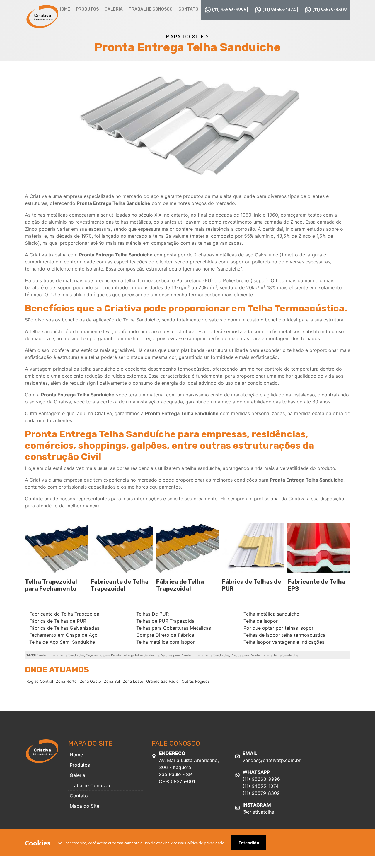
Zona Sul (112, 681)
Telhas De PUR (152, 614)
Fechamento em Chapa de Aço (63, 635)
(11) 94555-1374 (261, 786)
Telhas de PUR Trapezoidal (166, 621)
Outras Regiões (196, 681)
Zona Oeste (90, 681)
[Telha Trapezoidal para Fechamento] (56, 548)
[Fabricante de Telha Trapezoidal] (122, 548)
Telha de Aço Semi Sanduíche (62, 642)
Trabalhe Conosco (151, 9)
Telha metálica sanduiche (271, 614)
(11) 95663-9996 (261, 779)
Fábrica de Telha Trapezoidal (180, 585)
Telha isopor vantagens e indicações (283, 642)
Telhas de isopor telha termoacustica (284, 635)
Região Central (39, 681)
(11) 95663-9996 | (230, 9)
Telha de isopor (260, 621)
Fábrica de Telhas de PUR (57, 621)
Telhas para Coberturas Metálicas (173, 628)
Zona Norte (66, 681)
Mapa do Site (84, 806)
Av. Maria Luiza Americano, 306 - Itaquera (189, 767)
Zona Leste (133, 681)
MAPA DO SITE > (187, 37)
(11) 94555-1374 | (280, 9)
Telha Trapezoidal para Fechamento (51, 585)
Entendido (248, 842)
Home (64, 9)
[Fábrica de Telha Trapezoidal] (187, 548)
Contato (188, 9)
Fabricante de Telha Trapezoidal (120, 585)
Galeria (114, 9)
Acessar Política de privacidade (197, 842)
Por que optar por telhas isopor (278, 628)
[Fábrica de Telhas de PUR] (253, 548)
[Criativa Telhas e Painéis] (42, 16)
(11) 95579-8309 (329, 9)
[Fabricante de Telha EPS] (318, 548)
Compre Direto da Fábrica (165, 635)
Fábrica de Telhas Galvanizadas (64, 628)
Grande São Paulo (162, 681)
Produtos (87, 9)
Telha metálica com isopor (165, 642)
